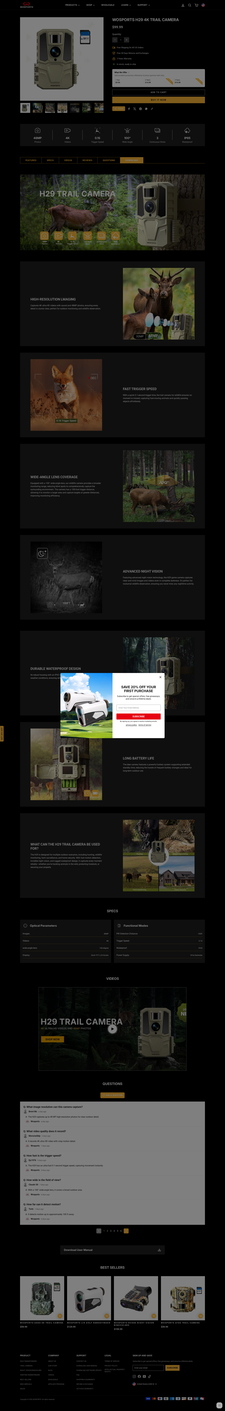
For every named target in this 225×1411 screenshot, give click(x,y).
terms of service (144, 725)
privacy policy (131, 725)
